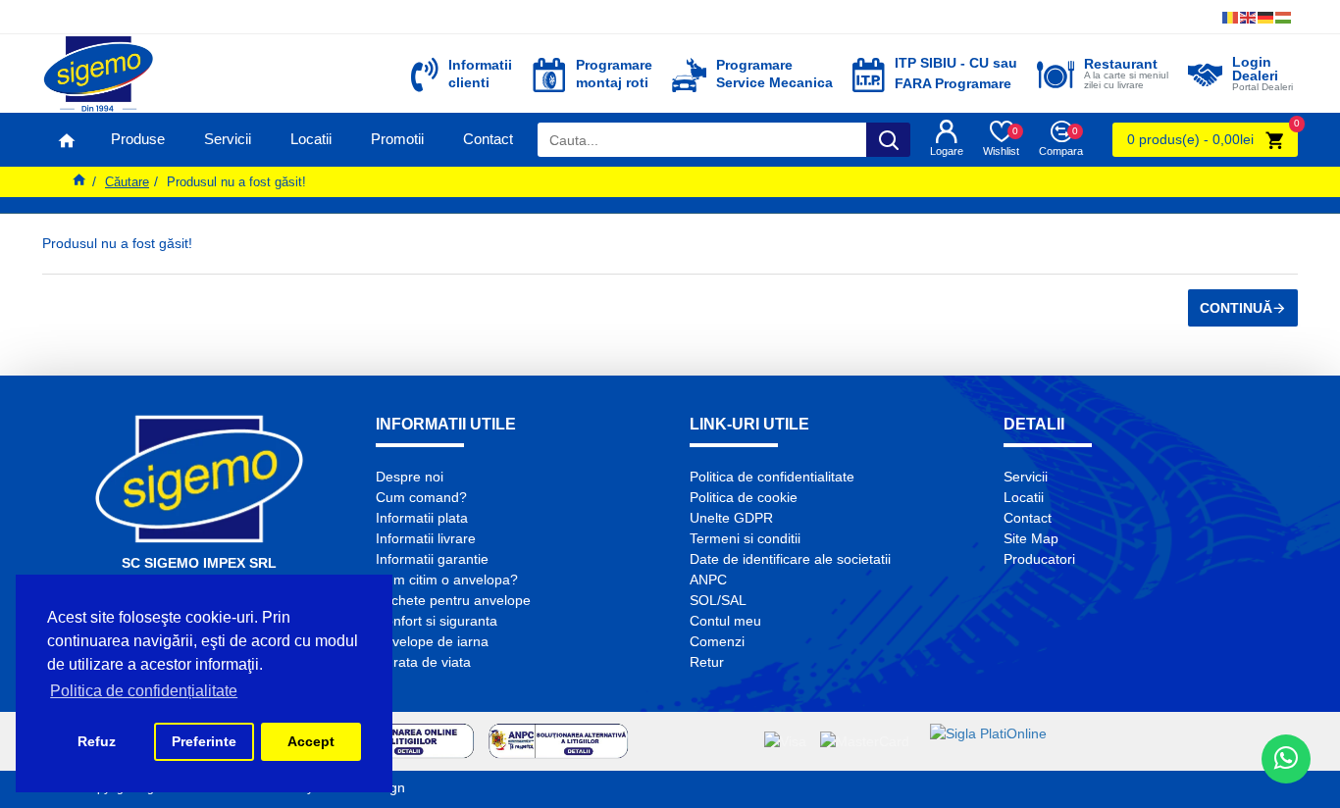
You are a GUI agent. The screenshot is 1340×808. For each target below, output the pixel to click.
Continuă (1236, 308)
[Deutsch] (1266, 17)
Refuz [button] (96, 741)
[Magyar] (1284, 17)
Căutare (127, 182)
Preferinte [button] (204, 741)
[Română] (1231, 17)
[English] (1249, 17)
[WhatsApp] (1286, 758)
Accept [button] (311, 741)
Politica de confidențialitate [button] (143, 690)
